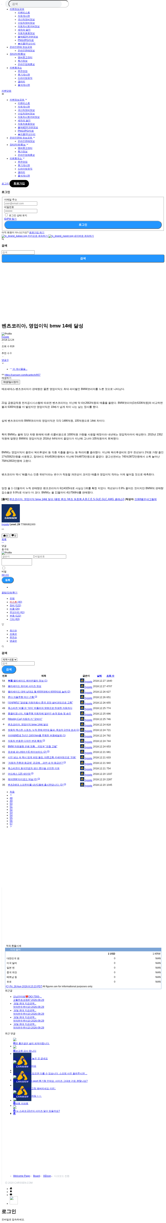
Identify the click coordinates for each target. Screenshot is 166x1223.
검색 (83, 258)
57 (11, 823)
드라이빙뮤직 (25, 78)
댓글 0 (5, 360)
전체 (12, 598)
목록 (4, 539)
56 (11, 820)
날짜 (99, 675)
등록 (7, 580)
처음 (12, 791)
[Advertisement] (83, 291)
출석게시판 (24, 85)
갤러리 (21, 81)
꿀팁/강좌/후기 (9, 592)
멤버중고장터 (25, 57)
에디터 (5, 575)
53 (11, 812)
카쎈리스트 (24, 12)
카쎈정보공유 (17, 9)
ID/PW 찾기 (10, 218)
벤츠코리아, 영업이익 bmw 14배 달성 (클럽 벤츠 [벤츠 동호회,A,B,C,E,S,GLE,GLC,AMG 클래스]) (66, 499)
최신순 (13, 630)
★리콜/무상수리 (26, 43)
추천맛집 (23, 71)
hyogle (5, 337)
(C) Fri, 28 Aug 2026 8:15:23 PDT (24, 986)
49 (11, 801)
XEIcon (47, 1176)
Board (36, 1176)
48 (11, 798)
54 (11, 815)
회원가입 (19, 183)
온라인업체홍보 (26, 64)
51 (11, 806)
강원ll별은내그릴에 (145, 499)
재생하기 (6, 378)
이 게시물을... (19, 369)
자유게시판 (24, 16)
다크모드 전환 (61, 1176)
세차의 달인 (24, 29)
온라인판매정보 (26, 50)
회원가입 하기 (36, 232)
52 (11, 809)
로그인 (83, 224)
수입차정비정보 (26, 23)
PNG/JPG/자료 (26, 40)
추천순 (13, 637)
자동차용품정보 (26, 33)
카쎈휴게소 (16, 67)
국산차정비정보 (26, 19)
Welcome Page (21, 1176)
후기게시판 (24, 74)
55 (11, 818)
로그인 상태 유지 (18, 215)
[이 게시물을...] (3, 543)
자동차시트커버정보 (29, 26)
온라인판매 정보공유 (21, 47)
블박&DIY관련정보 (28, 36)
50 (11, 803)
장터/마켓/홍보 (18, 54)
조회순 (13, 634)
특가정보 (23, 60)
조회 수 (110, 675)
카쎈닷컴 (6, 90)
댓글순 (13, 640)
